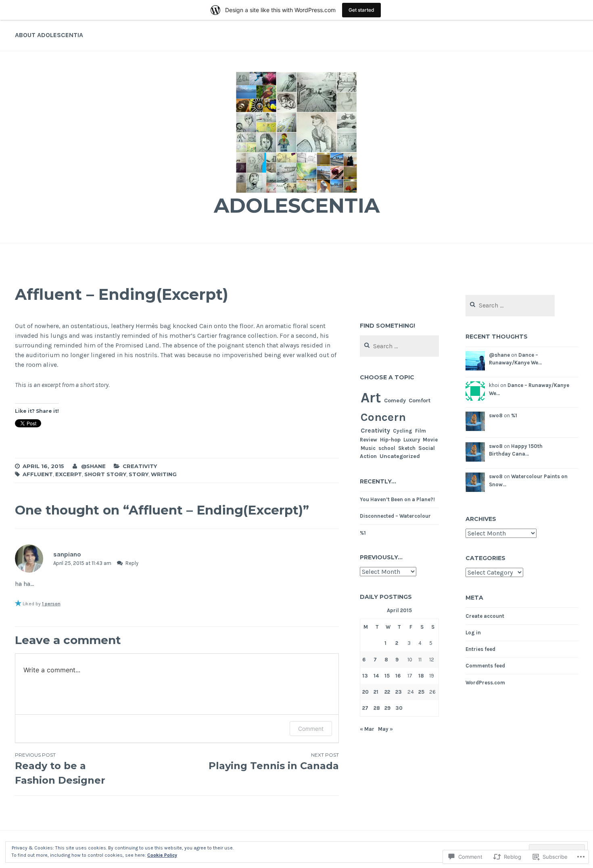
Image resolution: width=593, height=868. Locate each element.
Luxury (411, 440)
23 (398, 692)
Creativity (140, 466)
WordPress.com (485, 683)
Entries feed (480, 649)
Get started (361, 10)
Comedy (395, 400)
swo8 (496, 415)
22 (387, 692)
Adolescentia (297, 205)
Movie (430, 440)
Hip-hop (390, 439)
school (386, 448)
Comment (311, 728)
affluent (38, 474)
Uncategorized (400, 456)
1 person (51, 604)
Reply (131, 563)
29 (387, 708)
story (138, 474)
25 (421, 692)
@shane (93, 466)
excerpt (68, 474)
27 (365, 708)
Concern (383, 417)
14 (376, 676)
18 (421, 676)
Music (368, 448)
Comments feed (485, 666)
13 (365, 676)
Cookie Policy (162, 855)
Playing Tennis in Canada (273, 762)
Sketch (407, 448)
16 (398, 676)
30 (399, 708)
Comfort (419, 400)
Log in (473, 633)
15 (387, 676)
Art (371, 397)
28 (377, 708)
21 (376, 692)
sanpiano (67, 554)
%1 (363, 533)
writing (164, 474)
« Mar (367, 729)
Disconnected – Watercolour (395, 516)
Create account (485, 616)
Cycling (402, 431)
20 (365, 692)
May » (385, 729)
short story (105, 474)
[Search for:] (399, 346)
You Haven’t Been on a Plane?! (397, 499)
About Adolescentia (49, 35)
